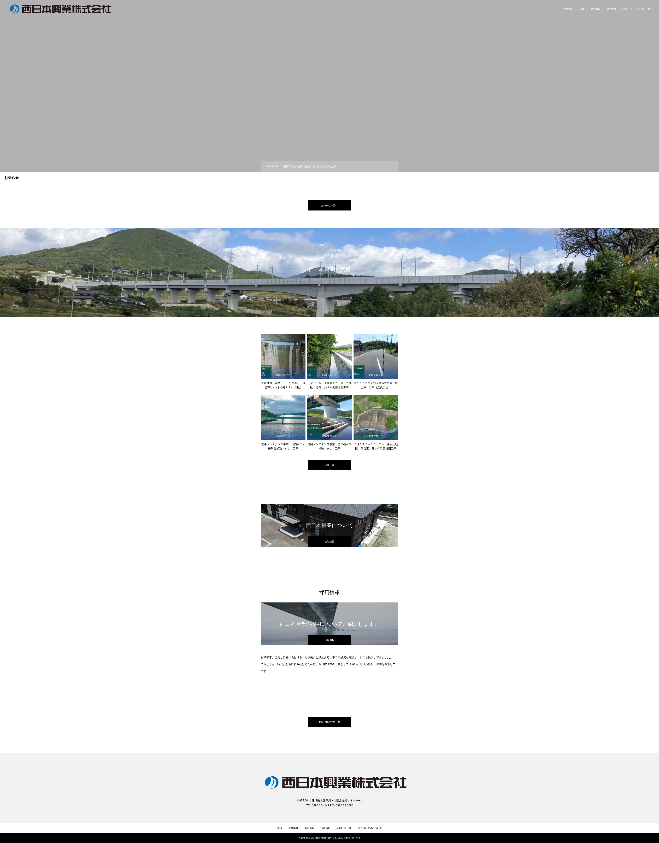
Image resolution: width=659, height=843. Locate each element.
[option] (329, 86)
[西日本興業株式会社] (61, 8)
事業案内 (569, 8)
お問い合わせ (645, 8)
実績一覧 (329, 465)
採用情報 (611, 8)
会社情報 (595, 8)
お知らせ (627, 8)
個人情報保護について (370, 828)
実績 (582, 8)
